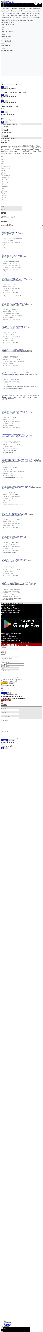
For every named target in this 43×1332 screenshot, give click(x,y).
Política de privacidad (16, 642)
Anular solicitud (6, 700)
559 (3, 203)
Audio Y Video (21, 13)
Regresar (4, 130)
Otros (17, 148)
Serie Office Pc (7, 25)
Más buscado (6, 168)
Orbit (4, 193)
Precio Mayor (6, 164)
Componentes (6, 15)
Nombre (5, 159)
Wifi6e (5, 200)
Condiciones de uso (6, 642)
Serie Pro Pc (7, 31)
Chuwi (5, 180)
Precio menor (6, 162)
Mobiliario (4, 18)
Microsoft (5, 186)
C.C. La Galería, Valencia (10, 608)
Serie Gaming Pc (8, 36)
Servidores (5, 45)
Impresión (20, 11)
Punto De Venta (13, 20)
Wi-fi (4, 195)
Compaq (5, 182)
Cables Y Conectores (22, 18)
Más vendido (6, 166)
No (6, 87)
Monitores (29, 8)
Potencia (11, 18)
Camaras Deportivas (8, 13)
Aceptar (4, 704)
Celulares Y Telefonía (8, 11)
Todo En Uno (6, 41)
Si (3, 87)
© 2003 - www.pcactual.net (10, 641)
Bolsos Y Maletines (26, 20)
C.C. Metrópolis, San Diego (10, 610)
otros (3, 29)
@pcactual (12, 636)
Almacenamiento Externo (28, 15)
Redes (26, 11)
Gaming (29, 13)
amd (3, 27)
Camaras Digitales (35, 11)
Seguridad (34, 18)
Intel (4, 184)
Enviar (3, 213)
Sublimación (36, 13)
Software (36, 8)
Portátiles (22, 8)
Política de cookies (25, 642)
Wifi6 (4, 198)
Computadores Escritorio (9, 8)
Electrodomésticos (7, 22)
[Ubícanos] (5, 615)
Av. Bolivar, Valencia (8, 605)
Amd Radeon (6, 175)
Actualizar (4, 683)
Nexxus (5, 191)
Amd (7, 148)
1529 (4, 205)
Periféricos (15, 15)
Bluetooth (6, 177)
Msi (4, 188)
